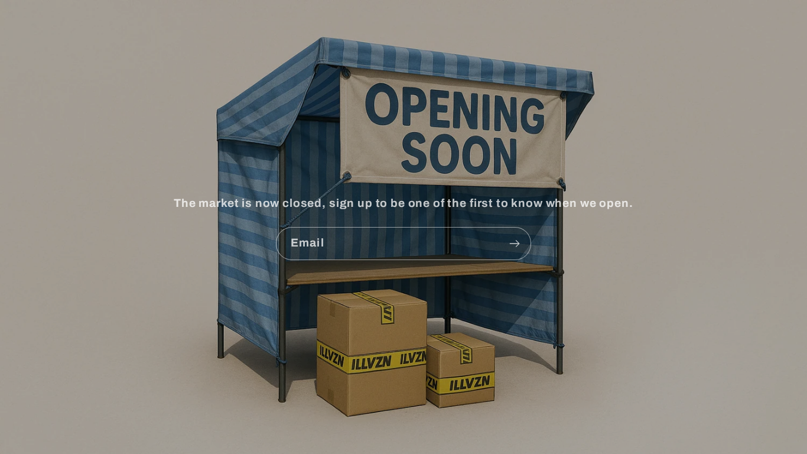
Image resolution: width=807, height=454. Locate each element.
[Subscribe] (515, 243)
